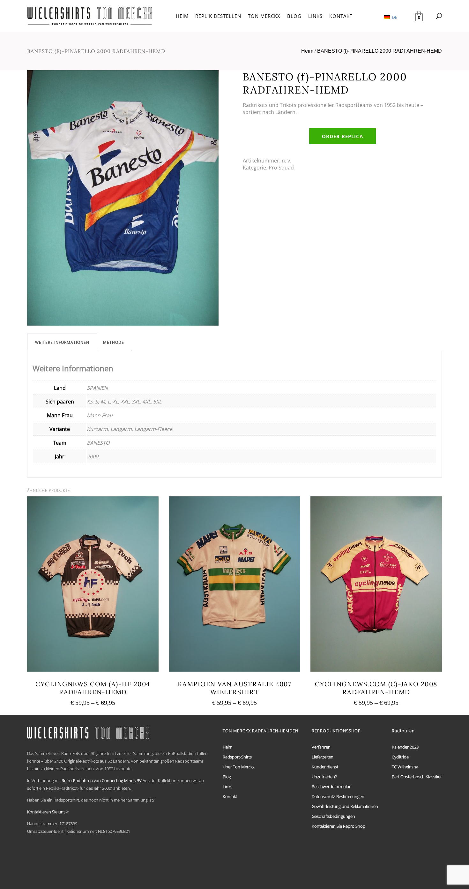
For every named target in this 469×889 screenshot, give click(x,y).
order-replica (342, 136)
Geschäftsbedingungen (333, 816)
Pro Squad (281, 167)
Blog (227, 777)
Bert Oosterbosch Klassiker (417, 777)
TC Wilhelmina (405, 767)
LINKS (315, 16)
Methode (113, 342)
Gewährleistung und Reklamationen (345, 806)
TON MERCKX (264, 16)
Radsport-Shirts (237, 757)
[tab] (62, 342)
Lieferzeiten (322, 757)
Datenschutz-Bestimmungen (338, 796)
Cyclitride (400, 757)
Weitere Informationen (62, 342)
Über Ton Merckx (238, 767)
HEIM (182, 16)
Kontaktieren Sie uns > (48, 812)
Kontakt (230, 796)
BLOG (294, 16)
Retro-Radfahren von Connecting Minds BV (102, 780)
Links (227, 786)
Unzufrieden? (324, 777)
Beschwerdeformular (331, 786)
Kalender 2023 (405, 747)
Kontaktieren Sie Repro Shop (338, 826)
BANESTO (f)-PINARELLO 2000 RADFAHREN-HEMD (379, 51)
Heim (307, 51)
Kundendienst (325, 767)
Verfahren (321, 747)
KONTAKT (341, 16)
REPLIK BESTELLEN (218, 16)
